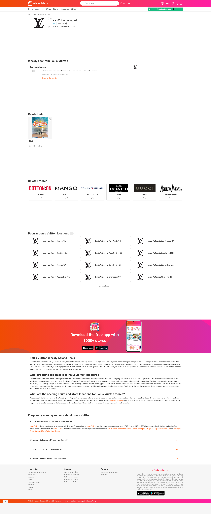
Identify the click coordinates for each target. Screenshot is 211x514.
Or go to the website (49, 78)
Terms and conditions (69, 501)
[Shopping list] (181, 3)
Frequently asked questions (37, 472)
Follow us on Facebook (71, 474)
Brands (30, 480)
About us (31, 485)
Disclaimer (58, 501)
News (30, 490)
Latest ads (39, 9)
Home (30, 9)
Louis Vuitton (42, 14)
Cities (73, 9)
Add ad (30, 487)
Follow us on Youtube (71, 479)
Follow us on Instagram (71, 477)
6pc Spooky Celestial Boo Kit (159, 429)
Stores (55, 9)
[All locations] (72, 233)
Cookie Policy (91, 501)
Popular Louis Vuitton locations (48, 233)
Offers (48, 9)
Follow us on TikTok (71, 482)
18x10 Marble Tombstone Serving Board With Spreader (128, 429)
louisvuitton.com (116, 400)
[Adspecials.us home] (38, 3)
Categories (64, 9)
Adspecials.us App (34, 482)
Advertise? (31, 475)
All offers (31, 477)
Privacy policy (82, 501)
